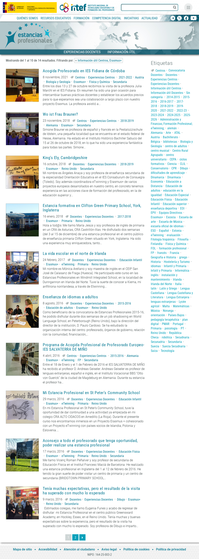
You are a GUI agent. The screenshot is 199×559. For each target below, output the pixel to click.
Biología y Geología (58, 82)
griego (183, 257)
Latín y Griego (168, 288)
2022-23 (182, 110)
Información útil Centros (166, 88)
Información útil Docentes (167, 93)
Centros (80, 77)
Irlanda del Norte (161, 284)
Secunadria (158, 342)
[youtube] (193, 18)
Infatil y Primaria (161, 270)
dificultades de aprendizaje (168, 173)
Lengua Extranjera (177, 297)
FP (79, 360)
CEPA (173, 159)
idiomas (156, 266)
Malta (166, 306)
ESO (153, 230)
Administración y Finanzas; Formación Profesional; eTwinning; (171, 124)
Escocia (171, 217)
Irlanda (177, 279)
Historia (156, 262)
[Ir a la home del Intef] (87, 7)
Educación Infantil (131, 260)
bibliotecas (170, 141)
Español (164, 230)
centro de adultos (176, 146)
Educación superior (175, 204)
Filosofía (183, 239)
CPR (174, 168)
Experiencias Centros (101, 77)
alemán (172, 128)
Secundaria (120, 82)
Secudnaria (182, 337)
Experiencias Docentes (102, 164)
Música (155, 311)
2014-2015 (173, 97)
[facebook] (186, 18)
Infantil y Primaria (175, 266)
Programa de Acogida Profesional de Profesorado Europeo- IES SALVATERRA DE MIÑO (93, 347)
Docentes (79, 164)
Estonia (177, 230)
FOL (153, 248)
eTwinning (68, 264)
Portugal (178, 324)
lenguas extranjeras (163, 302)
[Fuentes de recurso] (188, 7)
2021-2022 (125, 77)
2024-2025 (173, 115)
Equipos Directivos (170, 213)
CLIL (183, 164)
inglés (154, 275)
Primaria (67, 221)
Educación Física (129, 451)
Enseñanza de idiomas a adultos (70, 297)
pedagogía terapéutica (165, 319)
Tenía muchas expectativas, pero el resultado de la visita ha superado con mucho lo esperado (91, 490)
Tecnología (167, 351)
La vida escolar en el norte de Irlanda (74, 253)
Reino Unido (69, 169)
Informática (182, 270)
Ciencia (172, 164)
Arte (168, 133)
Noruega (168, 311)
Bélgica (155, 141)
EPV (153, 213)
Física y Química (99, 82)
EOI (182, 208)
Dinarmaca (174, 177)
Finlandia (156, 244)
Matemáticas (181, 306)
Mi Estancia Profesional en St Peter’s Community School (91, 393)
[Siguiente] (82, 537)
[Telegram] (172, 18)
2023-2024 (157, 115)
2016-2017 (166, 101)
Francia (174, 253)
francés (162, 253)
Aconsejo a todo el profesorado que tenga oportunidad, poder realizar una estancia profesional (90, 442)
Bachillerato (170, 137)
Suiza (154, 351)
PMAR (165, 324)
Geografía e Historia (163, 257)
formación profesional (173, 248)
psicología (171, 328)
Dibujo (121, 499)
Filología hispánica (163, 239)
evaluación (173, 235)
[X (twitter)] (179, 18)
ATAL (177, 133)
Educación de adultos (59, 308)
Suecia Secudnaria (173, 346)
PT (182, 328)
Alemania (52, 125)
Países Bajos (176, 315)
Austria (139, 77)
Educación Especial (177, 195)
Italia (178, 284)
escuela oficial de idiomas (167, 226)
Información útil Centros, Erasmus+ (100, 60)
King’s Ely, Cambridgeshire (65, 158)
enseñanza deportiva (164, 208)
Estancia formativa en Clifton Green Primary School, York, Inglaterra (92, 207)
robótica (167, 337)
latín (153, 288)
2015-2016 (124, 303)
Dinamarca (157, 177)
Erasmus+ (80, 82)
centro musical (160, 150)
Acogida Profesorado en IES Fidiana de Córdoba (84, 71)
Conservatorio (159, 168)
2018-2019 (127, 121)
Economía (157, 181)
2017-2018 (124, 216)
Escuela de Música (170, 222)
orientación (158, 315)
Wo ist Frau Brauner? (60, 114)
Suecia (155, 346)
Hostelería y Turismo (177, 262)
